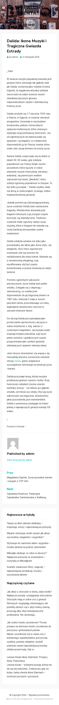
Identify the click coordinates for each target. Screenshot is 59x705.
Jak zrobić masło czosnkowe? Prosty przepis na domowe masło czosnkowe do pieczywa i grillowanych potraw (29, 626)
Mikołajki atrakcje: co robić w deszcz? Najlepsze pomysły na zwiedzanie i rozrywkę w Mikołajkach (27, 557)
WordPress (48, 699)
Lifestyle (20, 426)
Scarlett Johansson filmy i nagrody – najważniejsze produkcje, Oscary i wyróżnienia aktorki (26, 571)
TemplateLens (26, 699)
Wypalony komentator (29, 10)
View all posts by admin (19, 460)
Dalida (17, 361)
